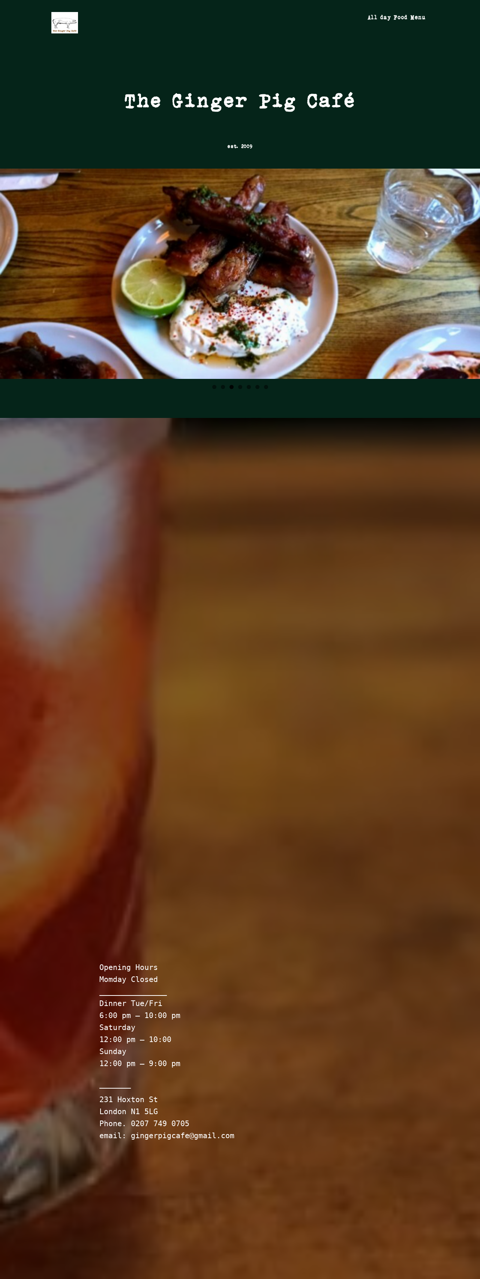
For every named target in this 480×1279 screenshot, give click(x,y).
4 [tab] (240, 387)
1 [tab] (214, 387)
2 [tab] (223, 387)
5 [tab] (249, 387)
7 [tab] (266, 387)
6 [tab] (257, 387)
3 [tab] (232, 387)
